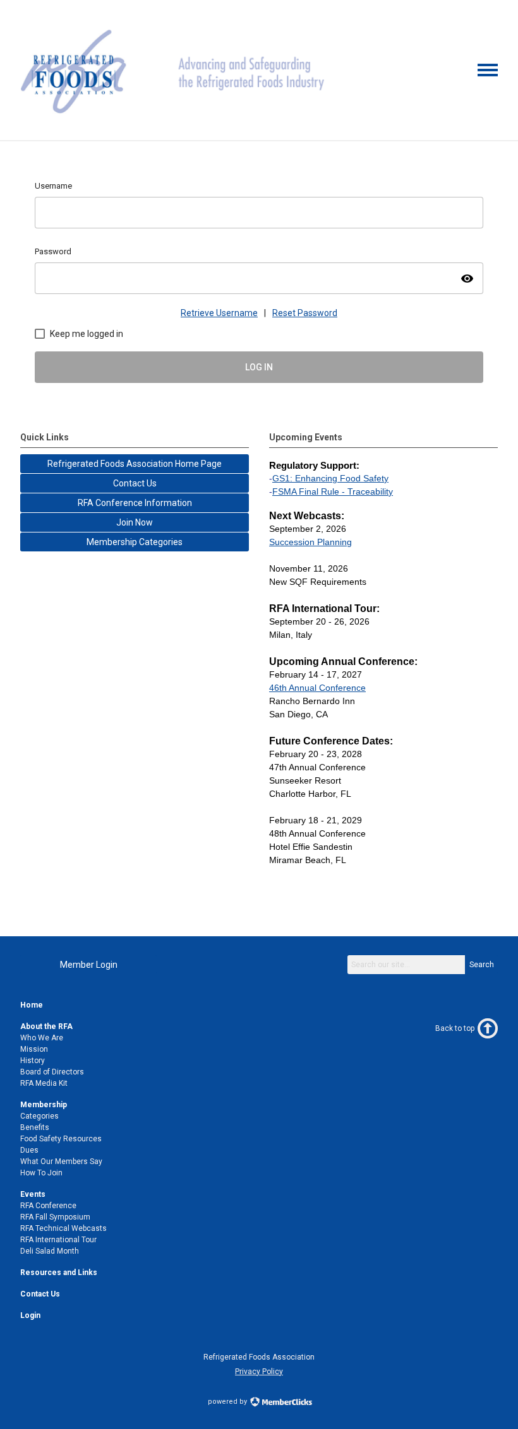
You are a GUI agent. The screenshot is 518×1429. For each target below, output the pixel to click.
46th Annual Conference (317, 688)
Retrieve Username (219, 313)
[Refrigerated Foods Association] (173, 118)
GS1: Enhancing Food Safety (330, 478)
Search (481, 964)
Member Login (88, 965)
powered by (228, 1401)
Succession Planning (310, 542)
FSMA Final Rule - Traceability (332, 491)
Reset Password (304, 313)
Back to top (454, 1028)
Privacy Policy (259, 1371)
